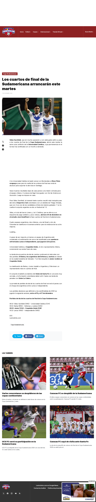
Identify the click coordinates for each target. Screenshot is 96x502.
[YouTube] (15, 493)
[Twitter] (3, 493)
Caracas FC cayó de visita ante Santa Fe (69, 441)
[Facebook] (7, 493)
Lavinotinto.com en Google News (47, 485)
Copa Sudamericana (10, 74)
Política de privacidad (55, 488)
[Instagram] (11, 493)
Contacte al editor (40, 488)
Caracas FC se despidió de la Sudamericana (71, 393)
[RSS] (19, 493)
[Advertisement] (48, 13)
